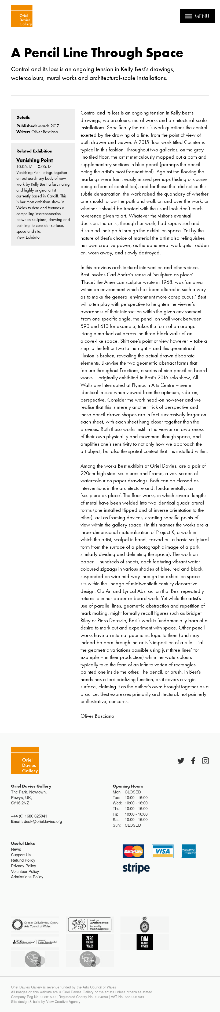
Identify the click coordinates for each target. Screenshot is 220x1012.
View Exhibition (29, 237)
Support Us (21, 854)
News (16, 849)
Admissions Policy (27, 876)
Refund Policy (23, 860)
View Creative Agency (63, 1001)
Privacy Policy (23, 865)
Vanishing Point (34, 160)
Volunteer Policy (25, 871)
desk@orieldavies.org (43, 821)
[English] (21, 16)
